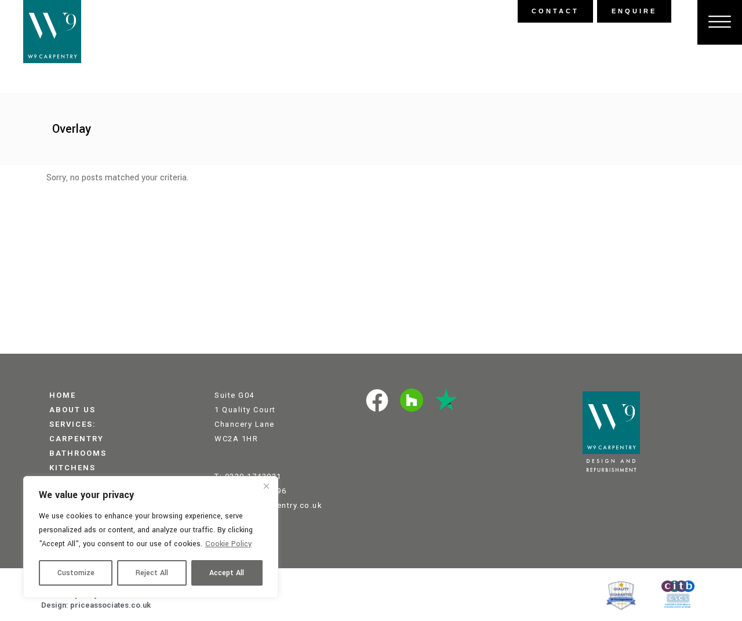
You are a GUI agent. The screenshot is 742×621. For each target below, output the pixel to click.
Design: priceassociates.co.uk (96, 605)
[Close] (266, 486)
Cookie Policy (228, 544)
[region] (150, 537)
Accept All (226, 573)
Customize (75, 573)
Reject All (152, 573)
